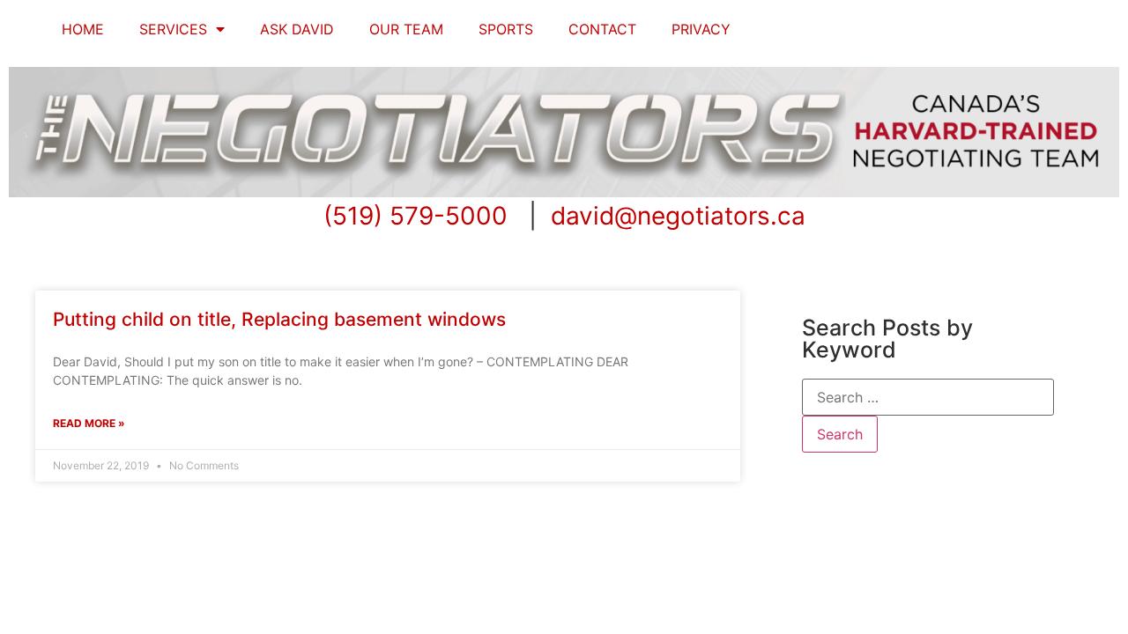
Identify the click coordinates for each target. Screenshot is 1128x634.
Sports (506, 29)
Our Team (406, 29)
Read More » (89, 423)
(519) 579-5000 (415, 216)
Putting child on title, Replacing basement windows (279, 319)
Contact (602, 29)
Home (83, 29)
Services (173, 29)
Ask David (297, 29)
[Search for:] (928, 397)
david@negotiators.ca (678, 216)
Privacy (701, 29)
